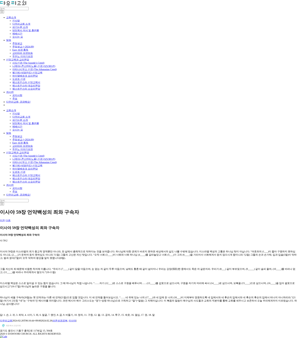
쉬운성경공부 (60, 320)
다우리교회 (6, 320)
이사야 (72, 320)
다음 (8, 220)
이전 (2, 220)
